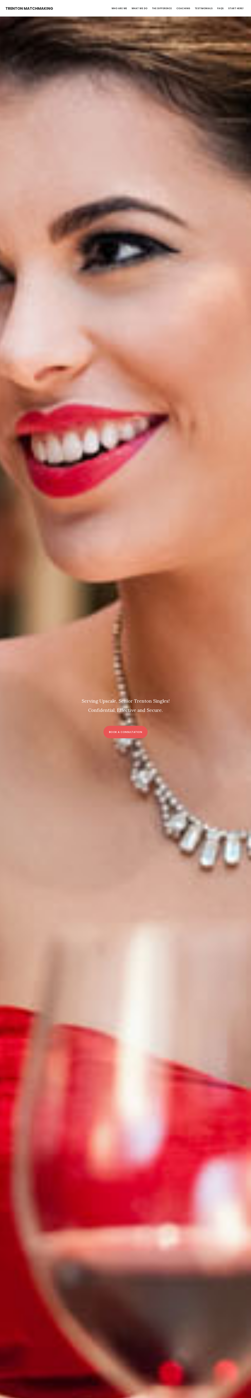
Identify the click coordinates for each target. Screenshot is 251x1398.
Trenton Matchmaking (29, 8)
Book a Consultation (125, 732)
